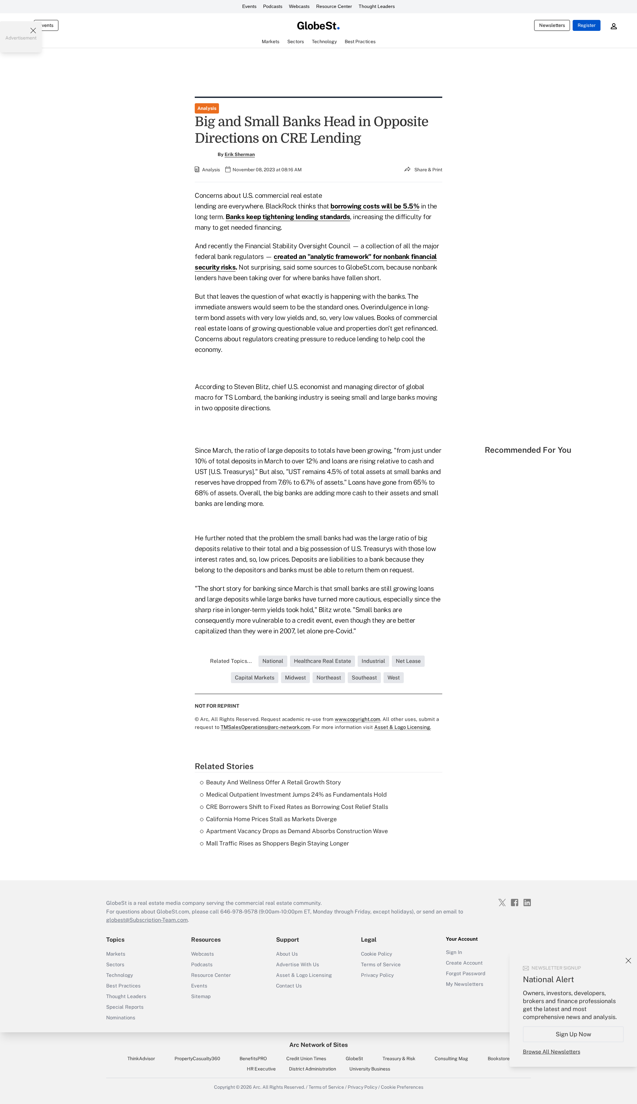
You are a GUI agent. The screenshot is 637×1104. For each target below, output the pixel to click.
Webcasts (299, 6)
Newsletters (552, 25)
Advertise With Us (297, 964)
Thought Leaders (377, 6)
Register (587, 25)
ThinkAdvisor (141, 1058)
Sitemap (201, 996)
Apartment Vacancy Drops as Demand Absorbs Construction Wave (297, 831)
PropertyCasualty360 (197, 1058)
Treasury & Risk (399, 1058)
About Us (287, 954)
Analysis (206, 108)
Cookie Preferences (402, 1087)
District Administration (312, 1068)
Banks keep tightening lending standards (288, 217)
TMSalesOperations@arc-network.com (265, 727)
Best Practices (123, 985)
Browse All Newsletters (551, 1052)
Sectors (115, 964)
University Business (369, 1068)
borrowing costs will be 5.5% (374, 206)
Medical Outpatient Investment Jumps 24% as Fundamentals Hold (296, 794)
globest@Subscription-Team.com (147, 920)
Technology (119, 975)
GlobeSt (354, 1058)
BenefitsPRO (253, 1058)
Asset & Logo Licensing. (402, 727)
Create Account (464, 963)
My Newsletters (464, 984)
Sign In (454, 952)
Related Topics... (231, 661)
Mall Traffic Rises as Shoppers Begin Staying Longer (277, 843)
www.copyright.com (357, 719)
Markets (115, 954)
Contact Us (289, 985)
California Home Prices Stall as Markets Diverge (271, 819)
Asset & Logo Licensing (304, 975)
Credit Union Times (306, 1058)
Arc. (257, 1087)
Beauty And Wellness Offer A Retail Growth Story (273, 782)
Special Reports (125, 1007)
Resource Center (334, 6)
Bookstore (499, 1058)
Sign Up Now (573, 1034)
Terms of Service (381, 964)
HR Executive (261, 1068)
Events (249, 6)
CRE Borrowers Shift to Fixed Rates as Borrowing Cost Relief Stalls (297, 806)
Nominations (120, 1017)
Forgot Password (465, 973)
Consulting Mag (451, 1058)
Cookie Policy (376, 954)
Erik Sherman (240, 154)
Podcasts (272, 6)
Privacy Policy (377, 975)
